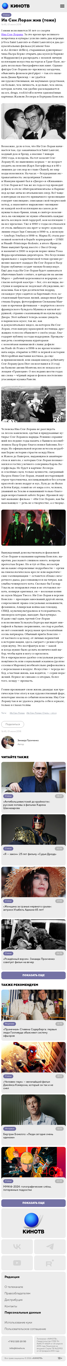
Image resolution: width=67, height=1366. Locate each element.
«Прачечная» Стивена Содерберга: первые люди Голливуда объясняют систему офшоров (30, 1032)
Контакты (11, 1306)
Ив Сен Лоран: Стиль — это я (41, 713)
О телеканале (14, 1286)
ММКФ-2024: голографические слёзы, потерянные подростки (27, 1188)
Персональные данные (23, 1312)
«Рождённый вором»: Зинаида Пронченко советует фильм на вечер (29, 960)
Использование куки (18, 1322)
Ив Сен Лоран (17, 713)
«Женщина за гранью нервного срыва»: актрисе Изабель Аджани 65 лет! (27, 908)
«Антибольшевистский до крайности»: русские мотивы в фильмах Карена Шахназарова (26, 805)
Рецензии (9, 1024)
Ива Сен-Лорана (12, 34)
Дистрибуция (13, 1299)
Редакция (12, 1277)
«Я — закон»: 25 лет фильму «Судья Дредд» (29, 854)
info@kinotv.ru (17, 1348)
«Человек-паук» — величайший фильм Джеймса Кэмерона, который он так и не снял (28, 1085)
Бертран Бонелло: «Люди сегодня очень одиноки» (28, 1136)
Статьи (6, 15)
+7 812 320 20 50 (17, 1341)
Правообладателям (17, 1293)
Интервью (9, 1128)
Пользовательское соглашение (25, 1329)
